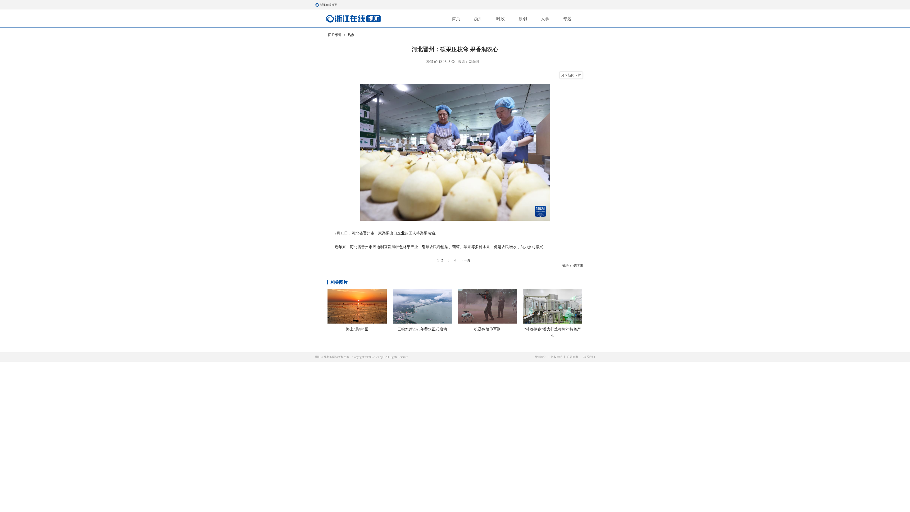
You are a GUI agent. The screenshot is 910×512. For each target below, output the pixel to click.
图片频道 (334, 35)
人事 (545, 18)
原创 (523, 18)
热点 (351, 35)
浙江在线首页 (317, 4)
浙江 (478, 18)
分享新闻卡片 (571, 75)
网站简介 (540, 357)
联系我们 (589, 357)
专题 (567, 18)
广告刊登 (572, 357)
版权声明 (556, 357)
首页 (456, 18)
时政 (500, 18)
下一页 (465, 260)
